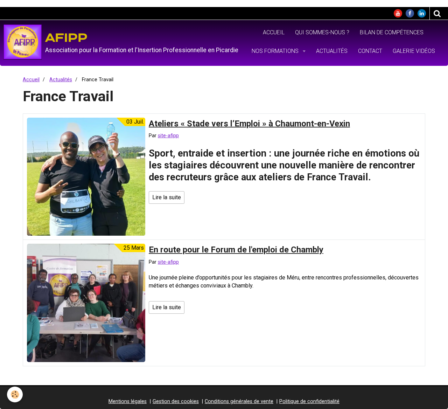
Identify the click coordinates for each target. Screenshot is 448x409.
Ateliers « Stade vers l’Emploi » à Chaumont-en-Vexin (249, 123)
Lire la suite (166, 197)
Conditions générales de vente (239, 401)
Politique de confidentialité (309, 401)
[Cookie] (15, 394)
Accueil (274, 32)
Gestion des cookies (176, 401)
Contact (370, 51)
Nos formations (276, 51)
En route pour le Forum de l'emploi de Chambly (236, 250)
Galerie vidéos (414, 51)
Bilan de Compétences (392, 32)
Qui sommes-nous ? (322, 32)
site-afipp (168, 136)
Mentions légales (127, 401)
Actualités (332, 51)
